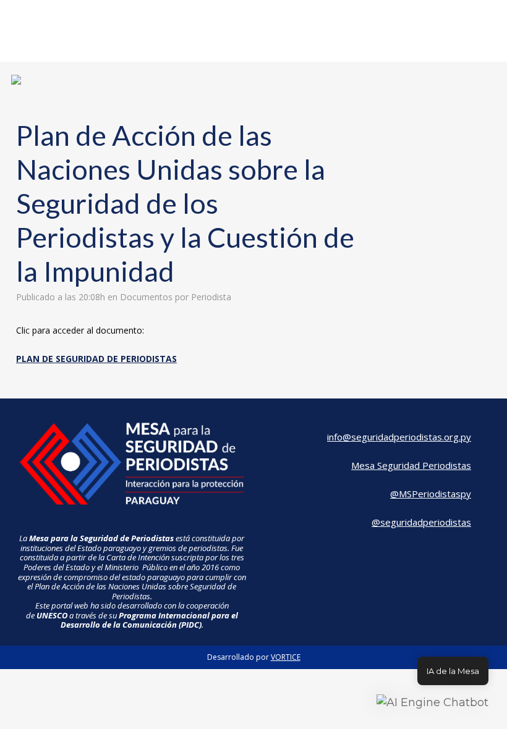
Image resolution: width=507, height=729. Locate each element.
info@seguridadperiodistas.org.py (399, 437)
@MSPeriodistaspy (430, 493)
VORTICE (285, 657)
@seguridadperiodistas (421, 522)
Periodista (211, 297)
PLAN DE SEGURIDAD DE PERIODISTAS (96, 358)
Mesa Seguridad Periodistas (411, 465)
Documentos (146, 297)
